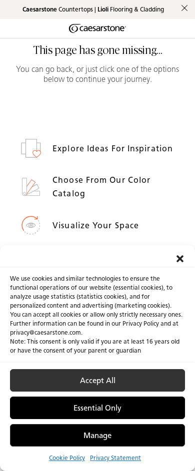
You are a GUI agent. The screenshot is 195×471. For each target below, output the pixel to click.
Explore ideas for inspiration (114, 148)
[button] (180, 258)
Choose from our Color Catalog (101, 186)
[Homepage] (97, 28)
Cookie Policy (67, 458)
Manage (98, 435)
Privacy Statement (115, 458)
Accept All (98, 380)
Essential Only (98, 408)
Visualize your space (97, 225)
